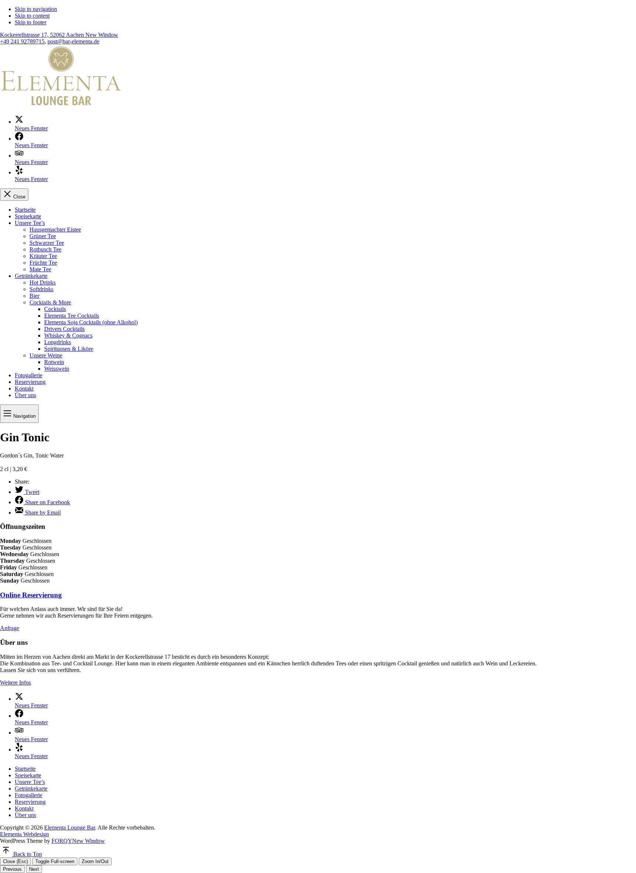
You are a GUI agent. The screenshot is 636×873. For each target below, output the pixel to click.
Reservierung (30, 382)
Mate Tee (40, 269)
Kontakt (24, 388)
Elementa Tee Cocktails (71, 315)
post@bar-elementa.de (73, 41)
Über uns (25, 395)
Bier (34, 296)
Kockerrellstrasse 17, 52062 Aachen (59, 35)
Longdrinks (57, 342)
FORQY (78, 841)
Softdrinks (41, 289)
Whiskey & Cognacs (68, 335)
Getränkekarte (31, 276)
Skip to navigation (36, 9)
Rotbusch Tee (45, 249)
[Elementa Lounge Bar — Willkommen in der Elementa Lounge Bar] (61, 105)
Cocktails (55, 309)
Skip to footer (30, 22)
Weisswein (56, 368)
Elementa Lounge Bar (69, 827)
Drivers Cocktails (64, 329)
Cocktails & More (50, 302)
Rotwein (54, 362)
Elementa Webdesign (24, 834)
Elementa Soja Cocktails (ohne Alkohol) (91, 322)
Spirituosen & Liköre (68, 349)
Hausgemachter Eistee (55, 229)
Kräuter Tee (43, 256)
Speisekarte (28, 216)
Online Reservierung (31, 595)
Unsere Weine (45, 355)
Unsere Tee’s (30, 223)
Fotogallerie (28, 375)
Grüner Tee (42, 236)
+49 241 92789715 (22, 41)
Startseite (25, 209)
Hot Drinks (42, 282)
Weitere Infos (15, 682)
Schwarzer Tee (46, 243)
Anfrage (9, 628)
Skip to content (32, 16)
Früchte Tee (43, 262)
